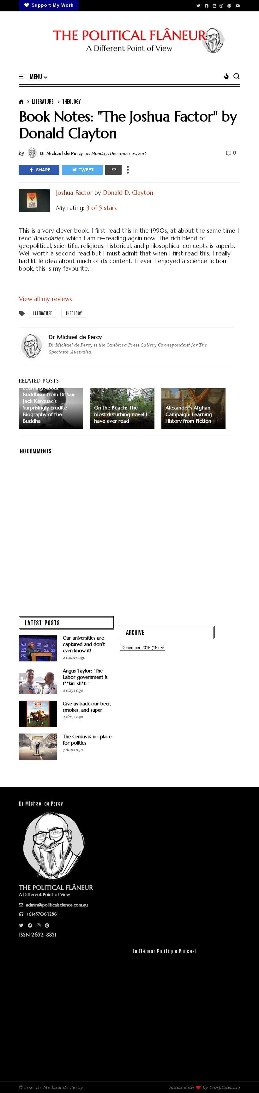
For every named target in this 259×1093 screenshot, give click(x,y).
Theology (71, 101)
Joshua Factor (74, 192)
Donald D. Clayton (128, 192)
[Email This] (113, 170)
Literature (42, 101)
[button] (38, 76)
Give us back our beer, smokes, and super (87, 707)
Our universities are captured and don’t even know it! (84, 644)
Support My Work (53, 5)
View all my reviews (45, 299)
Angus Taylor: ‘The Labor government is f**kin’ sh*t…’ (85, 677)
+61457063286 (41, 914)
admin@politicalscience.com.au (56, 905)
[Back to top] (243, 1078)
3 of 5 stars (101, 208)
